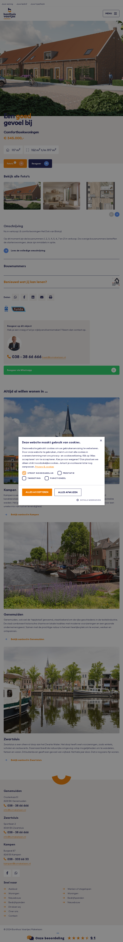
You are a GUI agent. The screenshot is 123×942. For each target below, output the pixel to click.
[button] (61, 500)
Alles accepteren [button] (37, 492)
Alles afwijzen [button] (68, 492)
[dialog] (61, 471)
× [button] (101, 440)
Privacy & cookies (44, 466)
